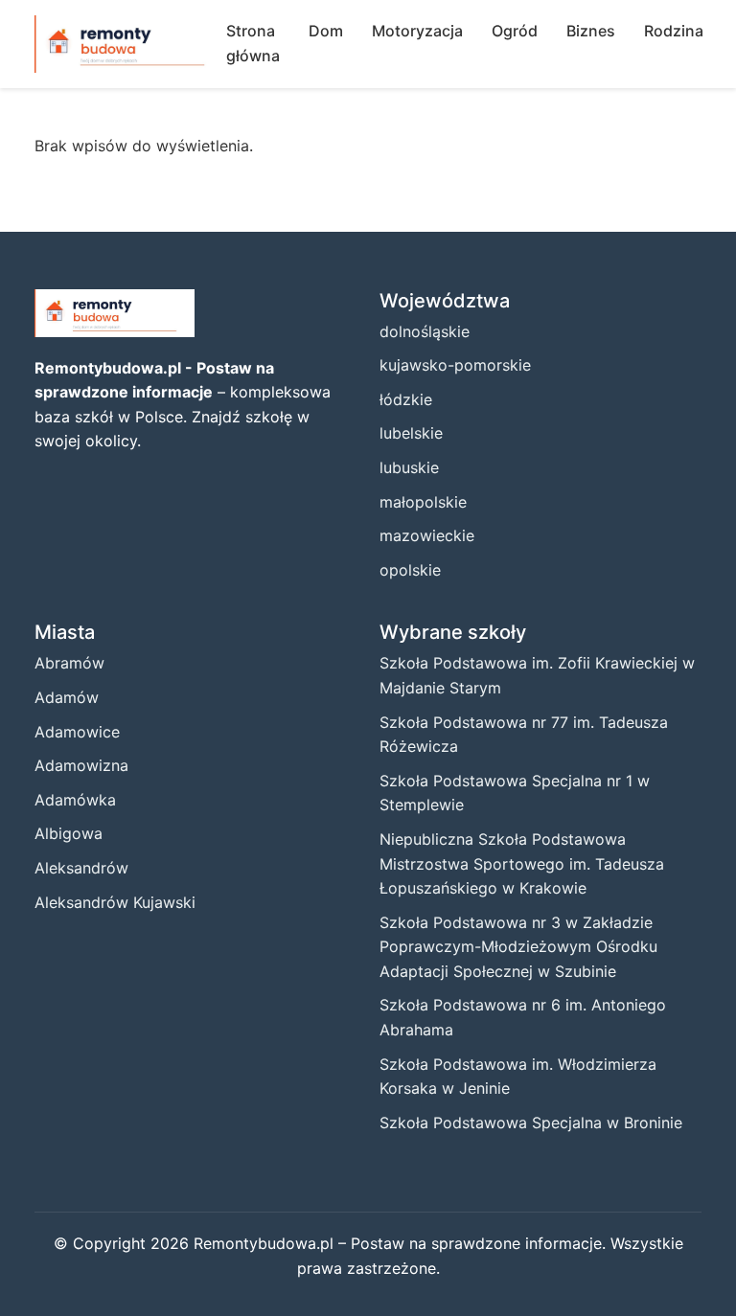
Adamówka (75, 799)
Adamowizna (81, 765)
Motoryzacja (417, 30)
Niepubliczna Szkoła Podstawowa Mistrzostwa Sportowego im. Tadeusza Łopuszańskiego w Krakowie (522, 863)
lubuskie (409, 467)
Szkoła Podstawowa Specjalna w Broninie (531, 1122)
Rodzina (673, 30)
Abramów (69, 662)
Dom (326, 30)
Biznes (590, 30)
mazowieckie (427, 535)
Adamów (66, 697)
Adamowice (77, 731)
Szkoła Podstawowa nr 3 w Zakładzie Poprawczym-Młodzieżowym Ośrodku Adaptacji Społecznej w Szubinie (518, 947)
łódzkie (406, 399)
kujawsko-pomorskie (455, 364)
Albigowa (68, 833)
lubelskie (411, 432)
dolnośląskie (425, 331)
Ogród (515, 30)
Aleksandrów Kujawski (115, 902)
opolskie (410, 569)
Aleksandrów (81, 867)
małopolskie (423, 501)
